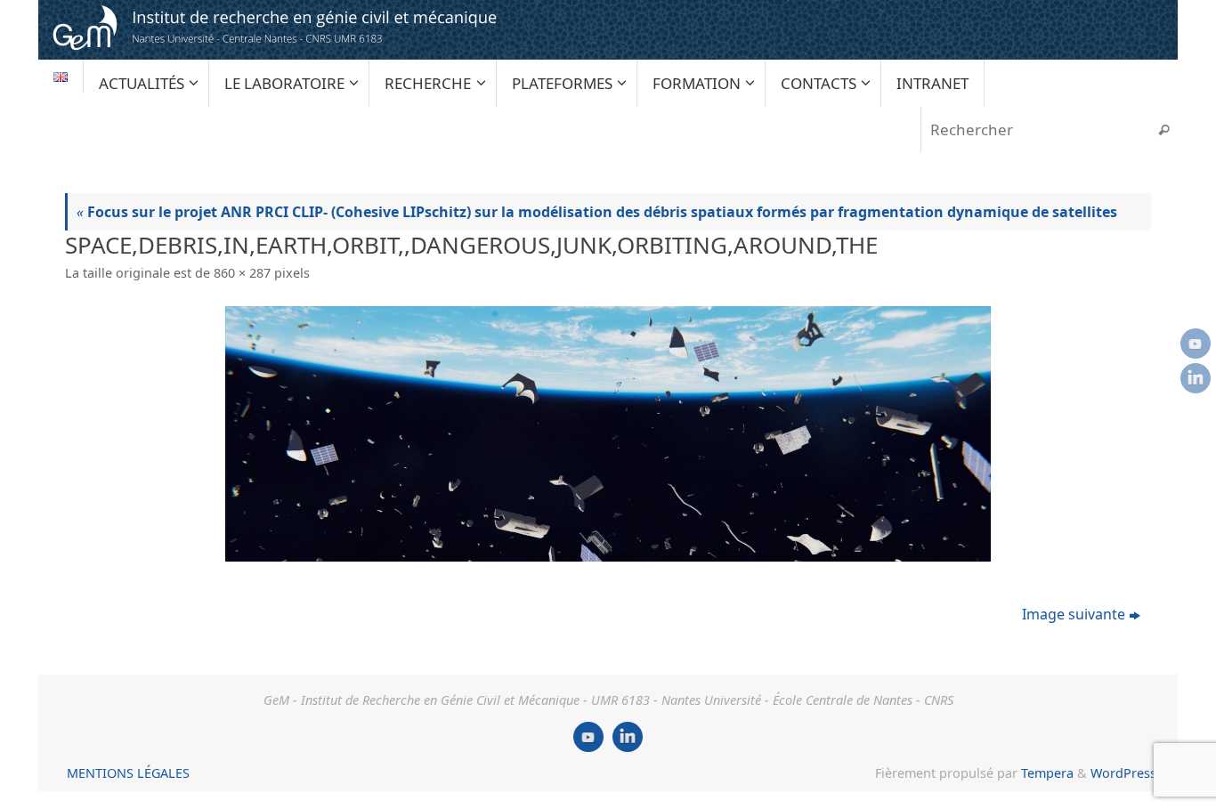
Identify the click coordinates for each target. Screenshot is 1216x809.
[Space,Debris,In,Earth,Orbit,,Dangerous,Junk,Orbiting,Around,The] (608, 434)
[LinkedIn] (1195, 378)
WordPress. (1125, 773)
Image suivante (1073, 614)
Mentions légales (128, 773)
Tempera (1047, 773)
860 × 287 (242, 272)
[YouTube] (1195, 343)
